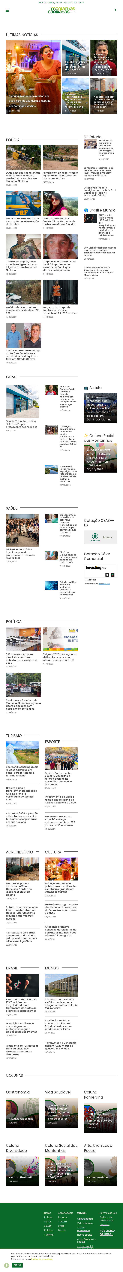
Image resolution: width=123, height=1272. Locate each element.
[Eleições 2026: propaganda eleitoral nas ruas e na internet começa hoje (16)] (60, 649)
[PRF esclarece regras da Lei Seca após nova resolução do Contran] (23, 212)
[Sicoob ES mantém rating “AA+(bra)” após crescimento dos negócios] (22, 410)
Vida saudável (85, 1223)
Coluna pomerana (83, 1229)
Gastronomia (85, 1219)
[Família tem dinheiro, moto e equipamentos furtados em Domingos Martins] (60, 167)
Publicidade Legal (108, 1232)
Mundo (62, 1230)
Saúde (47, 1226)
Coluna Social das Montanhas (86, 1248)
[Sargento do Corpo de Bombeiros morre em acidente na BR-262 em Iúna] (60, 301)
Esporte (62, 1217)
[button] (100, 537)
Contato (105, 1224)
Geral (47, 1221)
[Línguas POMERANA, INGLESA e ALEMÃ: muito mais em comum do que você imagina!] (100, 1118)
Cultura (62, 1221)
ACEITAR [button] (17, 1265)
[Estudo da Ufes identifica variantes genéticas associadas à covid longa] (61, 592)
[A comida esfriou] (100, 1171)
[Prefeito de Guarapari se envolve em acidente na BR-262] (23, 301)
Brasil (61, 1226)
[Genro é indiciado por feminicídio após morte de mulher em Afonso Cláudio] (60, 212)
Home (47, 1213)
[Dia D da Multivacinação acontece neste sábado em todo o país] (61, 560)
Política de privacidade (107, 1219)
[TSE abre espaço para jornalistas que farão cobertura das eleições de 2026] (23, 649)
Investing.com (104, 584)
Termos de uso (108, 1213)
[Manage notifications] (6, 1265)
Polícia (48, 1217)
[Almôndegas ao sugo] (22, 1113)
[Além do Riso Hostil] (22, 1171)
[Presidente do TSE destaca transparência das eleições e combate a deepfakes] (22, 1052)
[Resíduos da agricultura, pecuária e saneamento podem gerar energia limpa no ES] (100, 151)
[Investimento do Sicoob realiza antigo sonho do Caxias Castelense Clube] (61, 802)
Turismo (49, 1234)
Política (48, 1230)
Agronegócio (65, 1213)
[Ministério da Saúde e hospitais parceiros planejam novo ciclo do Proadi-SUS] (22, 540)
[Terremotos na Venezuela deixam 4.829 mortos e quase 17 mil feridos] (61, 1048)
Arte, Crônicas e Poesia (86, 1240)
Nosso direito (84, 1234)
